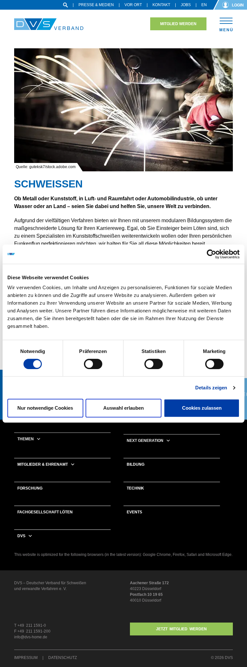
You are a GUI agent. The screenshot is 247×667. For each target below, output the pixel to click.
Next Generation (145, 440)
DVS (21, 536)
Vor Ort (133, 5)
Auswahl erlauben (123, 408)
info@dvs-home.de (30, 637)
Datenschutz (62, 657)
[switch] (93, 364)
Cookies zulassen (202, 408)
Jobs (186, 5)
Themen (25, 439)
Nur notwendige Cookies (45, 408)
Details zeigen (211, 387)
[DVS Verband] (48, 24)
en (204, 5)
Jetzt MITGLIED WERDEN (181, 629)
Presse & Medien (96, 5)
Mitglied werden (178, 24)
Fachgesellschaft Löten (45, 512)
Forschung (29, 488)
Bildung (135, 464)
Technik (135, 488)
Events (134, 512)
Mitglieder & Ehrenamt (42, 464)
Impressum (26, 657)
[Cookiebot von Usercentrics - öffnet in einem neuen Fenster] (211, 254)
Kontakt (161, 5)
